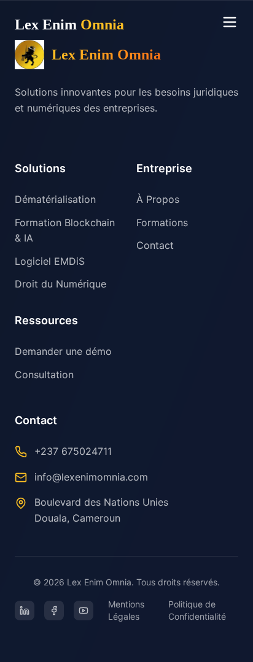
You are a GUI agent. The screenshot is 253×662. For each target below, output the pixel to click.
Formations (162, 222)
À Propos (157, 199)
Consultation (44, 374)
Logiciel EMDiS (50, 261)
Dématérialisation (55, 199)
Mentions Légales (126, 610)
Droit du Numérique (60, 284)
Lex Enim (69, 24)
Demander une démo (63, 351)
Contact (155, 245)
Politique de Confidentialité (197, 610)
